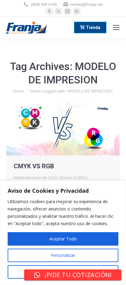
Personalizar (63, 255)
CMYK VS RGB (34, 166)
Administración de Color (36, 177)
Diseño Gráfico (73, 177)
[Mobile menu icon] (116, 27)
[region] (63, 233)
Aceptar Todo (63, 239)
